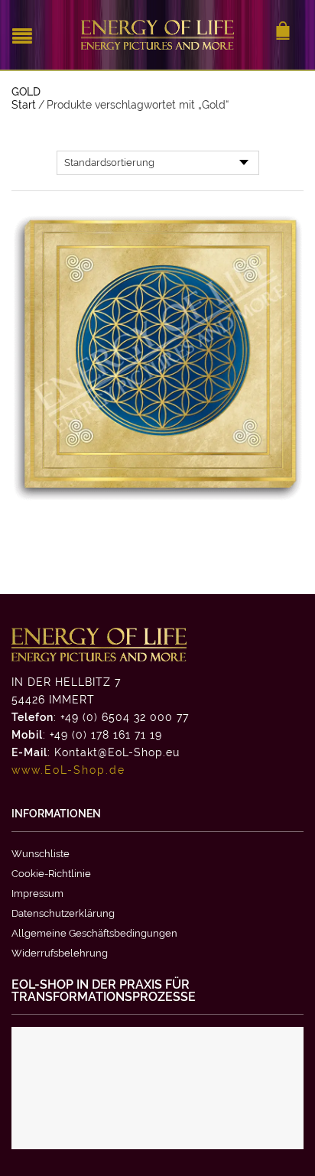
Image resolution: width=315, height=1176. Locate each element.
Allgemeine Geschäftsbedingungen (94, 933)
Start (23, 105)
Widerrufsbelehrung (59, 953)
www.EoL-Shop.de (68, 770)
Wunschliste (40, 853)
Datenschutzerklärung (63, 913)
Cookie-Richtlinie (51, 873)
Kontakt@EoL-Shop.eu (117, 752)
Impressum (37, 893)
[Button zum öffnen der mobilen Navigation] (26, 34)
